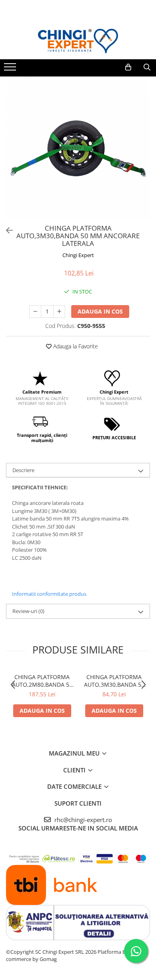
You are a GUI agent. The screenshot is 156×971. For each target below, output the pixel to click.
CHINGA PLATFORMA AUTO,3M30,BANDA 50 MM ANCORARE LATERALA (114, 680)
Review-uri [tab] (28, 611)
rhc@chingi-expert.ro (82, 820)
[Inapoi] (6, 230)
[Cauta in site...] (147, 67)
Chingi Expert (78, 255)
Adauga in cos (100, 311)
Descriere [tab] (23, 470)
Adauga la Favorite (75, 346)
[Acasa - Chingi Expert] (78, 41)
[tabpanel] (78, 148)
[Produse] (11, 69)
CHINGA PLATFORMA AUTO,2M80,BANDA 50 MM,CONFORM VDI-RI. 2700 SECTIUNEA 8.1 (42, 680)
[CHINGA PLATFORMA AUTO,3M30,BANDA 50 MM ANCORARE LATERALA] (78, 148)
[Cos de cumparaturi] (128, 67)
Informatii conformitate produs (49, 593)
